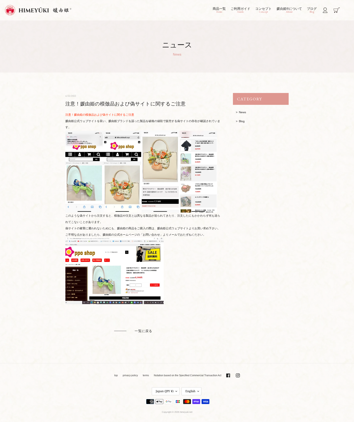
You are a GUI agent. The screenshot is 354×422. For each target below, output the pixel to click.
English (190, 391)
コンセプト (263, 10)
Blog (242, 121)
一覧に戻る (143, 331)
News (242, 112)
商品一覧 (219, 10)
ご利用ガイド (240, 10)
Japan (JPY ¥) (165, 391)
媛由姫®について (289, 10)
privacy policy (130, 375)
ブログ (312, 10)
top (116, 375)
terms (146, 375)
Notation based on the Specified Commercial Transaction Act (187, 375)
